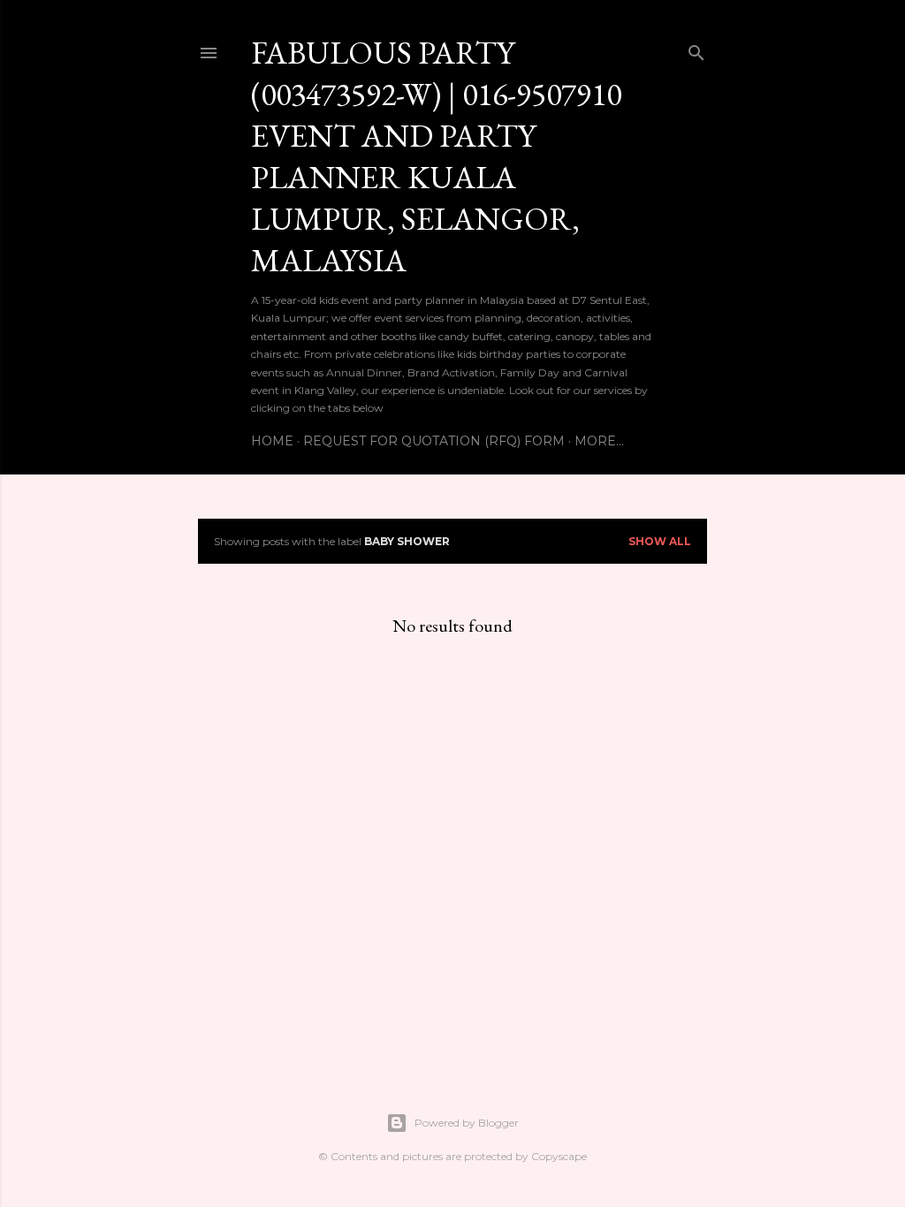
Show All (659, 541)
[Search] (696, 49)
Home (272, 441)
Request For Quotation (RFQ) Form (434, 441)
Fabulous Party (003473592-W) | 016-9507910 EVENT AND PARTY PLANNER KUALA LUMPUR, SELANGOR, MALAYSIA (436, 156)
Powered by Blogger (466, 1122)
